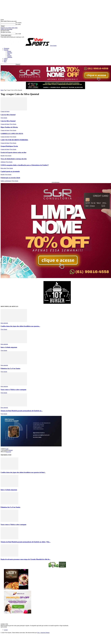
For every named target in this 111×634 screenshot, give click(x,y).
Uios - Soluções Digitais (43, 632)
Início (5, 60)
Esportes (6, 49)
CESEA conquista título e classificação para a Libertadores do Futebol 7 (25, 165)
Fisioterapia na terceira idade (10, 178)
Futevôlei (9, 52)
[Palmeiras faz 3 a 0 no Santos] (14, 363)
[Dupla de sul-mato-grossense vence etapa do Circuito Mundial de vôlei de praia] (9, 556)
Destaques (6, 48)
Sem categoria (4, 323)
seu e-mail (18, 33)
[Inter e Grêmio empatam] (14, 342)
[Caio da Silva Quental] (14, 110)
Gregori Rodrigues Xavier (9, 146)
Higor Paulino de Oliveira (9, 127)
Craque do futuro (5, 111)
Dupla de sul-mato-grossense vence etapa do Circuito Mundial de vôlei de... (25, 559)
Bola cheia (3, 168)
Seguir (11, 450)
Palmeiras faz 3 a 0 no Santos (10, 368)
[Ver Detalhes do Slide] (57, 303)
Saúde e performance (6, 181)
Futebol (9, 51)
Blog (5, 61)
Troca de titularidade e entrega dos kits (14, 159)
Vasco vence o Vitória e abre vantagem (13, 389)
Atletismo (9, 57)
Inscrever (8, 451)
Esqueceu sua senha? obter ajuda (9, 27)
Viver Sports (4, 117)
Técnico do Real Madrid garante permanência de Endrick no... (21, 411)
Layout (6, 629)
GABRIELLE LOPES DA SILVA (12, 133)
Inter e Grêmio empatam (9, 347)
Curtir (6, 448)
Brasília (3, 155)
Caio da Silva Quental (8, 114)
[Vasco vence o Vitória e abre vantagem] (14, 385)
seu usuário (18, 22)
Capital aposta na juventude (10, 171)
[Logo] (13, 45)
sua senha (18, 24)
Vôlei (8, 54)
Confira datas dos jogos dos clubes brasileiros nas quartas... (20, 326)
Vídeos (6, 58)
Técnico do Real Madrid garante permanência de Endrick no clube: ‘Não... (26, 542)
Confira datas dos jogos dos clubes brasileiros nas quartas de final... (23, 472)
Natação (9, 55)
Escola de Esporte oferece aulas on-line (13, 152)
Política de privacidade (6, 29)
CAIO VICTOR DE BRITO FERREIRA (14, 140)
